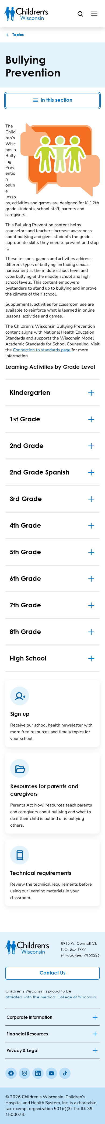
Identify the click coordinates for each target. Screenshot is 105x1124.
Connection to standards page (42, 350)
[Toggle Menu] (94, 13)
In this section (56, 100)
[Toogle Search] (80, 13)
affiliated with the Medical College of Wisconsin (50, 996)
